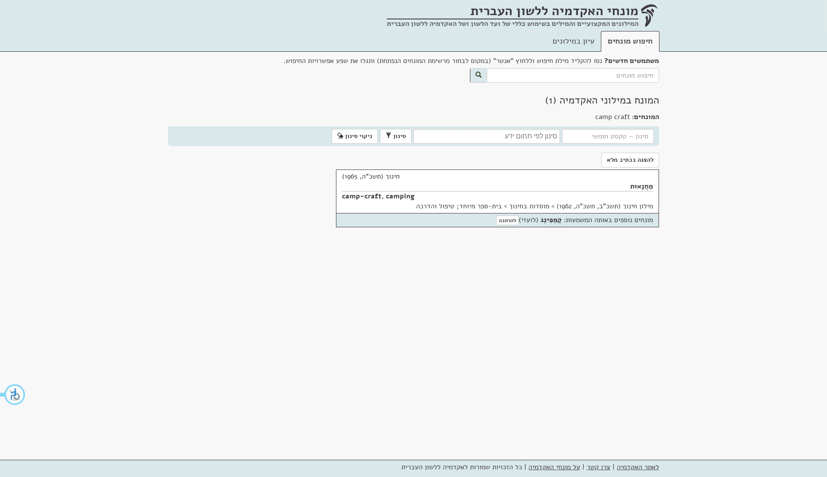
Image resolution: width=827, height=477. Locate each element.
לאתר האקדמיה (638, 467)
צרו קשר (598, 467)
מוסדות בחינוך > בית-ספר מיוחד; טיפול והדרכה (482, 206)
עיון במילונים (573, 41)
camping (400, 196)
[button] (13, 394)
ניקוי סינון (357, 136)
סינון (399, 136)
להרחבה (507, 220)
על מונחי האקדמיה (554, 467)
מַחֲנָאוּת (641, 186)
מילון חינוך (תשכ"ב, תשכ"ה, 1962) (605, 206)
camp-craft (362, 196)
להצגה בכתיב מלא (630, 160)
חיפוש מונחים (630, 41)
